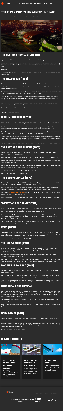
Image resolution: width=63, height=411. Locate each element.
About (36, 393)
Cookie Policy (54, 393)
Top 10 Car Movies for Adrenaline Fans (18, 17)
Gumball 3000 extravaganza (17, 192)
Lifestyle (3, 17)
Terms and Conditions (44, 393)
